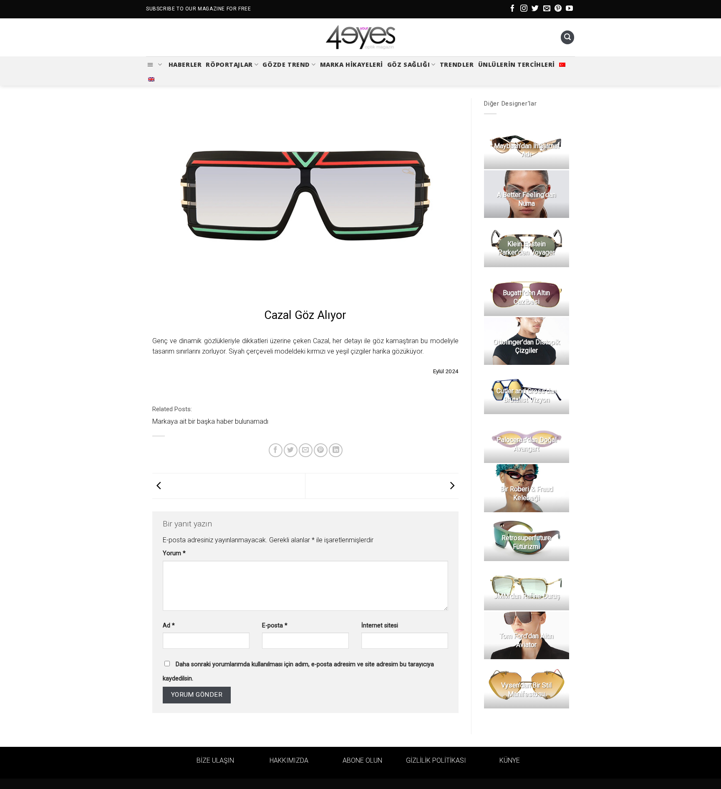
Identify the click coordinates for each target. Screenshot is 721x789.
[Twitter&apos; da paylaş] (290, 450)
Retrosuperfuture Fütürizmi (526, 542)
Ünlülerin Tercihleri (516, 64)
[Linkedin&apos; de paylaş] (336, 450)
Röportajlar (229, 64)
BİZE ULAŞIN (215, 760)
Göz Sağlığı (408, 64)
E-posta (274, 625)
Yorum (174, 553)
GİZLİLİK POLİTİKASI (436, 760)
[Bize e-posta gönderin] (546, 9)
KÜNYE (509, 760)
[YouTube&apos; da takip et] (569, 9)
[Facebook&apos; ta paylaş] (275, 450)
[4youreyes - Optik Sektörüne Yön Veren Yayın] (360, 37)
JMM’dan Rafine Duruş (526, 596)
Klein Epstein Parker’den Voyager (526, 248)
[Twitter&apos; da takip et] (535, 9)
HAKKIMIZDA (289, 760)
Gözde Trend (286, 64)
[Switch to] (562, 64)
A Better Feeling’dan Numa (526, 199)
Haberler (185, 64)
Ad (169, 625)
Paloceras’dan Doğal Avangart (526, 444)
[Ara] (567, 37)
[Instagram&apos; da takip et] (523, 9)
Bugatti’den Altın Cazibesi (526, 297)
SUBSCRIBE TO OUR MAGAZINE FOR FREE (198, 9)
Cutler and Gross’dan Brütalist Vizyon (526, 395)
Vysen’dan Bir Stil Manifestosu (526, 689)
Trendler (457, 64)
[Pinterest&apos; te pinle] (321, 450)
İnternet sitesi (379, 625)
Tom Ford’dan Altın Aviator (526, 640)
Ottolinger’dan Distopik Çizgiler (526, 346)
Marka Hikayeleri (351, 64)
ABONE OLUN (362, 760)
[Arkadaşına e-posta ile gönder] (306, 450)
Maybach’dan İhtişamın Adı (526, 150)
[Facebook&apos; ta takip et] (512, 9)
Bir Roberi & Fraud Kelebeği (526, 493)
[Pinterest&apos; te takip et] (558, 9)
